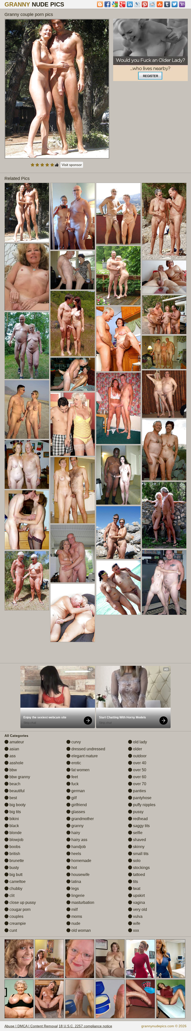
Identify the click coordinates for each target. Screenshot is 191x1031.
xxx (135, 930)
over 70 (139, 784)
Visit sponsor (72, 165)
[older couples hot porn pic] (72, 270)
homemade (80, 861)
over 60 (139, 777)
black (13, 826)
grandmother (82, 819)
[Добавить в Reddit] (152, 4)
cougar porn (19, 909)
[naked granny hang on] (164, 394)
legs (74, 888)
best (12, 798)
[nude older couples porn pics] (164, 277)
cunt (12, 930)
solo (136, 861)
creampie (17, 923)
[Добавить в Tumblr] (167, 4)
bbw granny (19, 777)
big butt (15, 874)
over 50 (139, 770)
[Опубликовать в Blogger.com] (100, 4)
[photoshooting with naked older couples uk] (72, 424)
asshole (15, 763)
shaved (139, 840)
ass (12, 756)
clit (11, 895)
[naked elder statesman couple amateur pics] (72, 613)
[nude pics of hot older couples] (164, 352)
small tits (140, 854)
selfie (137, 833)
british (14, 854)
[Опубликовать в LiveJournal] (137, 4)
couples (15, 916)
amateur (16, 742)
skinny (138, 847)
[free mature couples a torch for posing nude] (26, 520)
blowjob (15, 840)
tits (135, 881)
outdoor (139, 756)
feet (74, 777)
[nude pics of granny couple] (118, 532)
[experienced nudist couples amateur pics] (26, 581)
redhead (140, 819)
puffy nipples (143, 805)
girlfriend (78, 805)
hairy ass (78, 840)
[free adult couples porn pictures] (26, 409)
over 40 (139, 763)
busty (13, 867)
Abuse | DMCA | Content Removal (31, 1026)
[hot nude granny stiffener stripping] (72, 374)
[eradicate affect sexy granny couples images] (118, 276)
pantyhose (141, 798)
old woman (80, 930)
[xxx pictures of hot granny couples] (164, 450)
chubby (15, 888)
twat (136, 888)
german (77, 791)
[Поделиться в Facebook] (107, 4)
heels (75, 854)
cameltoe (17, 881)
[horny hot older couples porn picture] (118, 338)
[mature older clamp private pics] (72, 553)
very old (139, 909)
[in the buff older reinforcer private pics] (164, 515)
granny (77, 826)
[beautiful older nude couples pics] (118, 214)
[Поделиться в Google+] (122, 4)
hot (73, 867)
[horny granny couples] (26, 464)
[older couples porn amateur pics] (118, 587)
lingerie (77, 895)
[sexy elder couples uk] (164, 221)
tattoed (138, 874)
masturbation (82, 902)
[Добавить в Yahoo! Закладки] (182, 4)
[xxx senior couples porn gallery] (164, 582)
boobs (14, 847)
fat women (80, 770)
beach (14, 784)
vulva (137, 916)
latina (75, 881)
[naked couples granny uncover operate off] (118, 408)
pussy (137, 812)
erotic (75, 763)
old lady (139, 742)
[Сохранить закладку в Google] (115, 4)
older (137, 749)
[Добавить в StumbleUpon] (160, 4)
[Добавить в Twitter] (175, 4)
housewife (80, 874)
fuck (74, 784)
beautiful (16, 791)
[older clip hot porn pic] (26, 345)
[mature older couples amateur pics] (72, 490)
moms (76, 916)
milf (74, 909)
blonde (15, 833)
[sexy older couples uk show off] (164, 315)
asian (13, 749)
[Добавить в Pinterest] (145, 4)
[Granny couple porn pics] (57, 89)
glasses (77, 812)
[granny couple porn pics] (26, 213)
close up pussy (22, 902)
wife (136, 923)
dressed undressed (87, 749)
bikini (13, 819)
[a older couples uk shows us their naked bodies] (72, 216)
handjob (78, 847)
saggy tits (141, 826)
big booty (17, 805)
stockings (141, 867)
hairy (75, 833)
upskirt (138, 895)
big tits (14, 812)
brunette (16, 861)
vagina (138, 902)
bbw (12, 770)
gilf (73, 798)
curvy (75, 742)
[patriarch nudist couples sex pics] (118, 475)
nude (75, 923)
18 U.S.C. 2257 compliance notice (85, 1026)
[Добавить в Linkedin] (130, 4)
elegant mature (84, 756)
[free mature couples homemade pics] (72, 323)
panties (139, 791)
